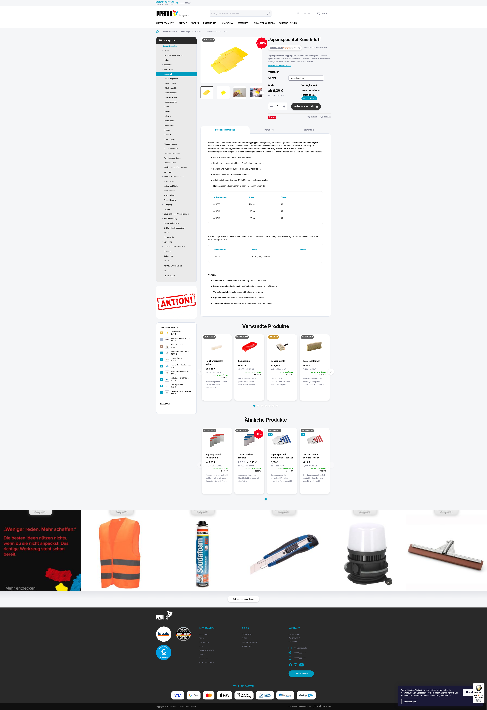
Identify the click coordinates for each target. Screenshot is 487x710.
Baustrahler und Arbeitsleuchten (176, 214)
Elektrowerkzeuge (171, 219)
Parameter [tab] (269, 130)
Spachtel (168, 74)
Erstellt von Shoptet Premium (300, 707)
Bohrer (167, 111)
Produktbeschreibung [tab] (225, 130)
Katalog (202, 654)
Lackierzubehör (170, 163)
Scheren (167, 116)
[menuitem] (166, 23)
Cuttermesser (169, 121)
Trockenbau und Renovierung (175, 167)
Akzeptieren (471, 692)
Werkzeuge (168, 69)
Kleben (166, 60)
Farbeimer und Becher (172, 158)
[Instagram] (295, 664)
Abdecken (168, 65)
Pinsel (166, 51)
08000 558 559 (300, 653)
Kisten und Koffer (171, 149)
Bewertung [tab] (309, 130)
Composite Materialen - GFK (175, 247)
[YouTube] (301, 664)
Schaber (167, 135)
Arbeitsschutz (169, 195)
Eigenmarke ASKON (206, 650)
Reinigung (168, 205)
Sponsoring (203, 658)
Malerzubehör (169, 191)
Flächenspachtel (171, 79)
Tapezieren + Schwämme (173, 177)
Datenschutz (204, 642)
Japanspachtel (171, 102)
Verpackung (168, 242)
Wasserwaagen (170, 144)
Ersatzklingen (169, 139)
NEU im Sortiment (173, 266)
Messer (167, 130)
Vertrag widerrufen (206, 662)
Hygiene (167, 209)
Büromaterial (169, 237)
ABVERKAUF (247, 646)
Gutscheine (168, 256)
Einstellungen (410, 701)
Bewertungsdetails (276, 48)
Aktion (167, 261)
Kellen (166, 107)
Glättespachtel (171, 97)
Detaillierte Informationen (279, 66)
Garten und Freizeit (171, 223)
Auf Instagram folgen (245, 599)
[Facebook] (290, 664)
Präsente (167, 251)
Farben (166, 233)
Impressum (203, 634)
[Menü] (482, 684)
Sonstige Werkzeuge (172, 153)
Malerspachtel (170, 83)
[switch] (478, 700)
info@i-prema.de (300, 648)
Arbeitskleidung (170, 200)
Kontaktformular (301, 674)
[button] (254, 405)
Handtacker (169, 125)
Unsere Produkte (170, 46)
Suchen (268, 13)
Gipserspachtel (171, 93)
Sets (166, 271)
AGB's (201, 638)
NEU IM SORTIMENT (250, 642)
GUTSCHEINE (247, 634)
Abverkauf (169, 275)
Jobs (201, 646)
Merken (273, 117)
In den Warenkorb (304, 106)
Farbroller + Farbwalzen (173, 55)
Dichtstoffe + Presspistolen (174, 228)
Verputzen (168, 172)
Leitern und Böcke (171, 186)
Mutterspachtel (171, 88)
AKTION (245, 638)
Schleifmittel (168, 181)
